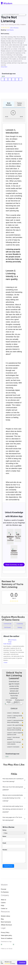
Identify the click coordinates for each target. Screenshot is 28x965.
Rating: (5, 830)
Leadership (20, 623)
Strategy (20, 627)
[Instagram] (7, 952)
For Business (5, 892)
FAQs (2, 905)
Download (22, 962)
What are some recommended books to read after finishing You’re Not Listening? (13, 798)
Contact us (4, 908)
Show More (4, 67)
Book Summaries (6, 922)
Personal (3, 889)
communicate (7, 623)
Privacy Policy (5, 932)
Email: (4, 843)
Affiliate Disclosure (6, 925)
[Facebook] (2, 952)
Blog (2, 919)
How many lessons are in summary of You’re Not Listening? (13, 780)
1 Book (5, 662)
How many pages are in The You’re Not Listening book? (12, 819)
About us (3, 899)
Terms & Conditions (6, 938)
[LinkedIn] (9, 952)
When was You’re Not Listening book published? (13, 788)
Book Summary (9, 104)
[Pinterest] (11, 952)
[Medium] (4, 952)
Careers (3, 902)
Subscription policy (6, 935)
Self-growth (7, 627)
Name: (4, 836)
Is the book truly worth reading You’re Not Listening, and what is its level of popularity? (13, 809)
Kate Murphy (10, 30)
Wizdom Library (5, 916)
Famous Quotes (19, 104)
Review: (5, 849)
